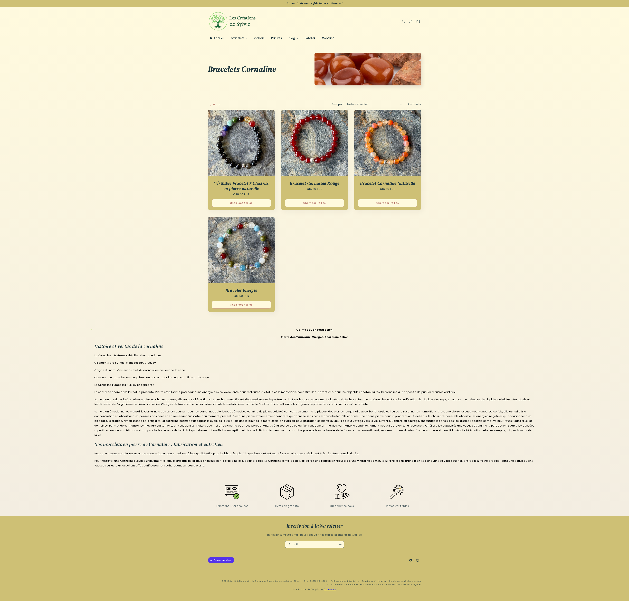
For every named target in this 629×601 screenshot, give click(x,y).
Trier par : (338, 104)
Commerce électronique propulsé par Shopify (278, 581)
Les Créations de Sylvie (242, 581)
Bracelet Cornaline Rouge (314, 183)
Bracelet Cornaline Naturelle (387, 183)
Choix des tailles (241, 203)
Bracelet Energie (241, 290)
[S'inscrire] (340, 544)
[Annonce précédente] (209, 3)
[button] (403, 21)
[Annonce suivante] (419, 3)
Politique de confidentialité (345, 581)
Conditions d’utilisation (374, 581)
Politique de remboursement (360, 584)
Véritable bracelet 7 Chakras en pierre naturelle (241, 186)
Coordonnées (336, 584)
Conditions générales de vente (405, 581)
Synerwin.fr (330, 589)
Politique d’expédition (389, 584)
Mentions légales (412, 584)
